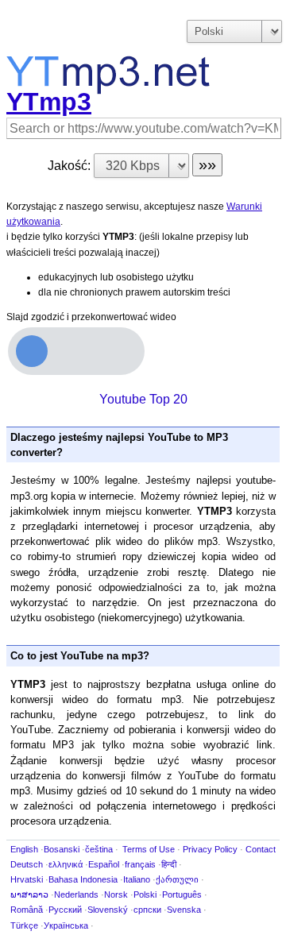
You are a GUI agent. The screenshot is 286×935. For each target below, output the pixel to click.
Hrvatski (26, 879)
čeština (99, 849)
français (140, 864)
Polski (145, 894)
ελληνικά (65, 864)
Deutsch (26, 864)
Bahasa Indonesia (83, 879)
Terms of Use (148, 849)
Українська (66, 925)
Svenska (184, 909)
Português (182, 894)
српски (147, 909)
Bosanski (61, 849)
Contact (260, 849)
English (24, 849)
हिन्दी (168, 864)
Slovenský (107, 909)
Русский (65, 909)
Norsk (116, 894)
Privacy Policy (210, 849)
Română (26, 909)
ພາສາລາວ (29, 894)
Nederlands (76, 894)
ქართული (177, 879)
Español (103, 864)
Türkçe (24, 925)
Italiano (136, 879)
